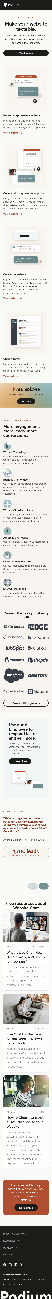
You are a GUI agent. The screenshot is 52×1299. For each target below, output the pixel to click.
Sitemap (6, 1279)
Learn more (26, 401)
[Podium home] (11, 5)
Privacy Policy (30, 1279)
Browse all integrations (26, 703)
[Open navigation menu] (45, 5)
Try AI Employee (19, 761)
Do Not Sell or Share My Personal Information (19, 1285)
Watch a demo (26, 53)
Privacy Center (42, 1279)
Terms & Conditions (17, 1279)
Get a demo (26, 1207)
